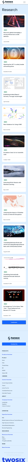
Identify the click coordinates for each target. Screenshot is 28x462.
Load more (14, 322)
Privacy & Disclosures (16, 455)
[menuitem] (14, 364)
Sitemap (9, 455)
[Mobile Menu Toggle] (24, 2)
